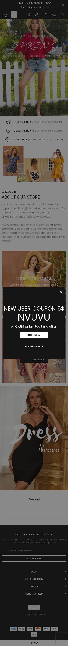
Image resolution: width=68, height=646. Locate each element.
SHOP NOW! (34, 335)
